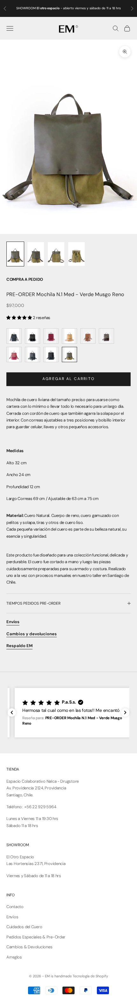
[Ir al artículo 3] (56, 254)
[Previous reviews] (12, 712)
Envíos (12, 917)
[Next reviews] (125, 712)
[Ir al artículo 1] (15, 254)
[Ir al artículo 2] (36, 254)
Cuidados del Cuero (24, 926)
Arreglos (14, 957)
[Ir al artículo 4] (76, 254)
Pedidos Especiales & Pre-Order (35, 937)
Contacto (15, 906)
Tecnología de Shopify (90, 976)
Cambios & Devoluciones (29, 947)
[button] (68, 713)
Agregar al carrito (68, 378)
